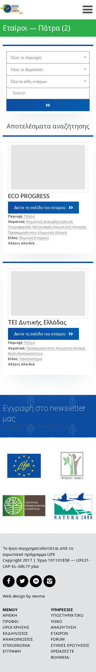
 (48, 105)
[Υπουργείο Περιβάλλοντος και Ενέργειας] (24, 505)
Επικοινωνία (16, 645)
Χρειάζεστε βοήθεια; (62, 654)
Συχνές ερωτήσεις (70, 645)
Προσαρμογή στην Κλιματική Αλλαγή (37, 232)
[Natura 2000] (72, 505)
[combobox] (48, 57)
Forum (58, 639)
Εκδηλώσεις (15, 633)
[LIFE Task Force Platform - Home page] (20, 9)
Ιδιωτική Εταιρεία (34, 238)
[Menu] (87, 9)
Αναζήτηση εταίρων (63, 630)
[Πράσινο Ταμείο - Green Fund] (72, 465)
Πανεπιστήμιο (30, 359)
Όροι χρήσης (16, 627)
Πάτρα (29, 216)
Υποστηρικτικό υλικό (67, 618)
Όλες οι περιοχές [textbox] (26, 57)
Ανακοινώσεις (18, 639)
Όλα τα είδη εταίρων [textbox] (29, 81)
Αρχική (10, 615)
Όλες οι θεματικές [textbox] (27, 69)
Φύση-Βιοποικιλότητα (25, 353)
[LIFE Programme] (24, 465)
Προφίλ (10, 621)
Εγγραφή (12, 651)
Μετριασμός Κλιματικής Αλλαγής (59, 227)
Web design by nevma (24, 596)
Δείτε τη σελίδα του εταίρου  (43, 208)
